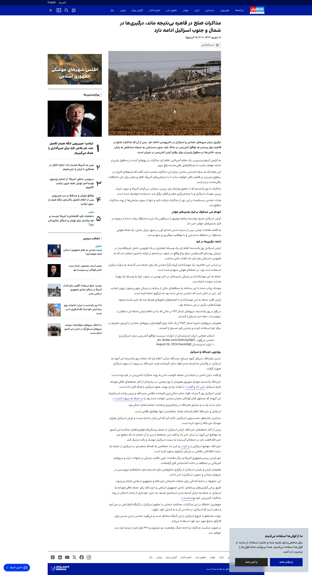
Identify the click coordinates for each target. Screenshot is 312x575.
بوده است (189, 498)
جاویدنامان (154, 10)
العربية (62, 3)
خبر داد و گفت (196, 387)
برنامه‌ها (239, 10)
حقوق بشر (171, 10)
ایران (197, 10)
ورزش (123, 10)
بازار (112, 10)
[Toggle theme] (50, 10)
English (52, 3)
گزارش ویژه (137, 10)
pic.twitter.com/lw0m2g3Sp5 (176, 340)
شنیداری (209, 10)
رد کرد (186, 446)
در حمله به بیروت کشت (129, 398)
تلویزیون (224, 10)
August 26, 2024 (166, 344)
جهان (185, 10)
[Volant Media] (60, 569)
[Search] (66, 10)
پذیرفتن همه (286, 562)
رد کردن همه (251, 562)
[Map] (73, 10)
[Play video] (59, 10)
